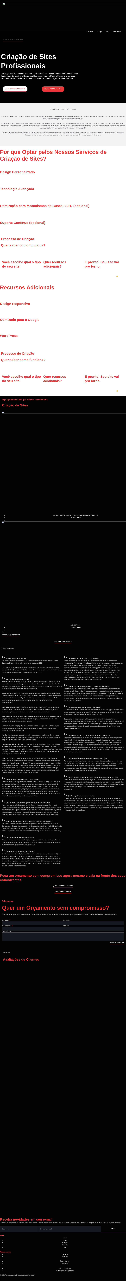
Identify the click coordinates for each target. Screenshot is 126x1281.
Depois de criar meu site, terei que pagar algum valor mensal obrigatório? (29, 821)
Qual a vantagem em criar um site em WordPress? (84, 707)
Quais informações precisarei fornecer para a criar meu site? (87, 758)
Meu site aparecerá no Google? (16, 658)
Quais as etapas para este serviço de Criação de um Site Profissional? (28, 802)
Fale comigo (117, 32)
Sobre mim (89, 32)
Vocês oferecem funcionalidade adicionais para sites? (23, 779)
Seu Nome (5, 920)
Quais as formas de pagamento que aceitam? (20, 837)
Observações (7, 931)
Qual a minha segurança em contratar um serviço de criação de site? (90, 735)
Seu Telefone (7, 926)
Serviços (99, 32)
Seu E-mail (66, 920)
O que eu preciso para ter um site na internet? (20, 851)
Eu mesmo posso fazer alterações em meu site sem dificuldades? (89, 686)
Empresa (66, 926)
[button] (11, 635)
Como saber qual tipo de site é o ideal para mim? (83, 658)
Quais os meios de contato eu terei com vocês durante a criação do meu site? (93, 777)
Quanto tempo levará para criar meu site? (81, 796)
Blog (107, 32)
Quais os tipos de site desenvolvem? (17, 679)
